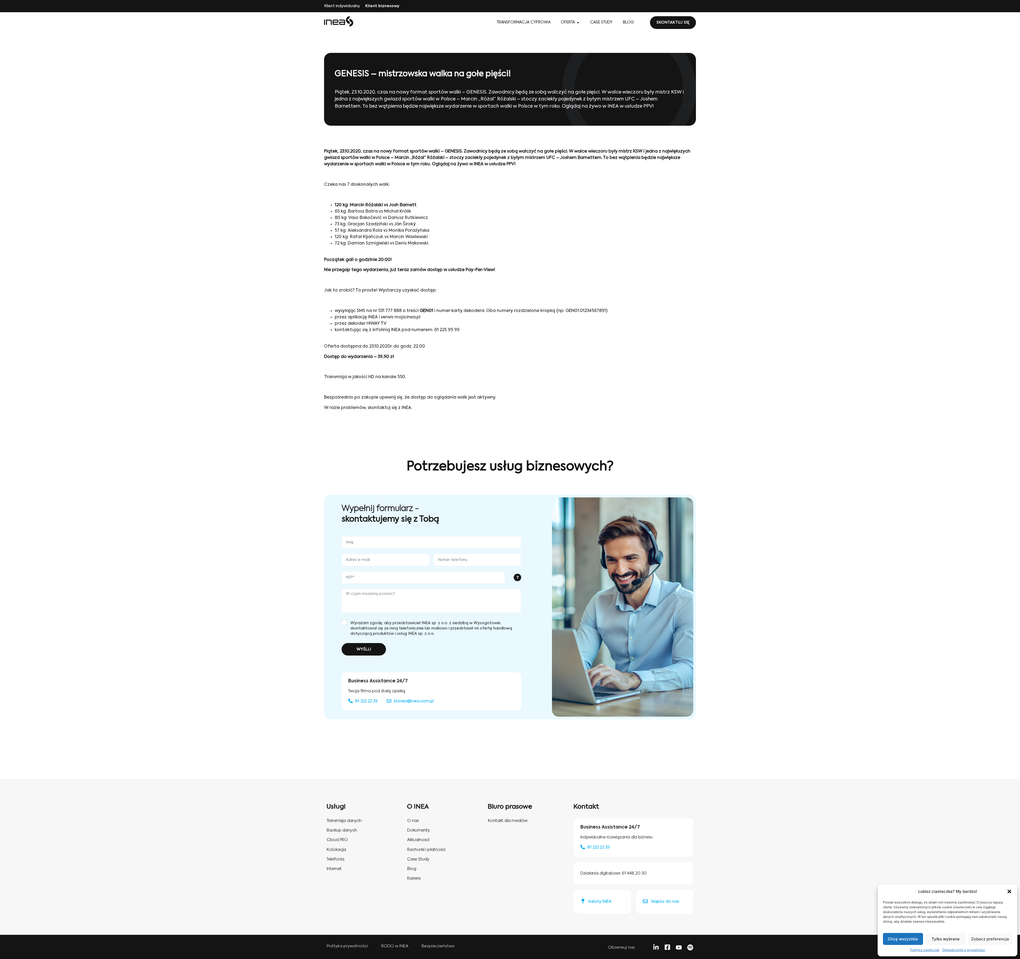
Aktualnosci (418, 840)
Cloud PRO (337, 840)
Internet (334, 869)
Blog (411, 869)
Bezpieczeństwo (438, 946)
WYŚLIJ (363, 649)
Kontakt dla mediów (508, 821)
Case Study (418, 859)
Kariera (413, 878)
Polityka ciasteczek (925, 950)
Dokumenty (418, 830)
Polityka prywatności (347, 946)
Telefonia (335, 859)
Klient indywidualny (342, 6)
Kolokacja (336, 850)
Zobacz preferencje (990, 938)
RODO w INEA (394, 946)
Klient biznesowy (382, 6)
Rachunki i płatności (426, 850)
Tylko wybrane (946, 938)
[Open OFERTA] (578, 23)
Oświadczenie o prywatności (963, 950)
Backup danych (342, 830)
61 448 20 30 (634, 873)
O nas (413, 821)
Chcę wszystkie (903, 938)
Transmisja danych (344, 821)
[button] (1009, 891)
